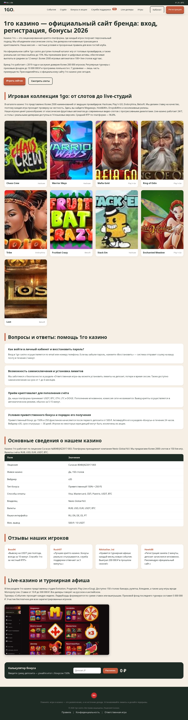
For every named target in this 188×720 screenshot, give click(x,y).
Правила (66, 712)
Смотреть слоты (40, 80)
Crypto (63, 9)
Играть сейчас (14, 80)
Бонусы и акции (79, 9)
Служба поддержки (103, 9)
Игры (140, 9)
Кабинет (157, 9)
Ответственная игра (115, 712)
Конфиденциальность (88, 712)
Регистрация (175, 9)
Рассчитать (110, 670)
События (51, 9)
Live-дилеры (127, 9)
